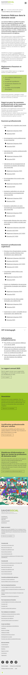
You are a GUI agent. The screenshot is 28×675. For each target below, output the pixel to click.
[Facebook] (2, 662)
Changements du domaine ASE (7, 616)
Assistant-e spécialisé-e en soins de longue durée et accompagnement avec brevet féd (14, 193)
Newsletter (3, 628)
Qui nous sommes (5, 642)
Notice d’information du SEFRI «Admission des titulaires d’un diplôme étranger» (15, 357)
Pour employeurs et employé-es (8, 611)
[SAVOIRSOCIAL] (7, 3)
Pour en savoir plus (7, 435)
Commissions (4, 653)
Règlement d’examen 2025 (16, 227)
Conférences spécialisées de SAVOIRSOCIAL (10, 626)
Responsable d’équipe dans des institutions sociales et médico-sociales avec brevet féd (15, 222)
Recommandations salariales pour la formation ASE (11, 563)
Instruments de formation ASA (7, 545)
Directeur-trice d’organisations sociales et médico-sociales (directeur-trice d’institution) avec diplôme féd (15, 253)
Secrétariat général (5, 646)
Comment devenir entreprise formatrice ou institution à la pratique (13, 590)
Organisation (4, 655)
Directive (11, 133)
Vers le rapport (6, 377)
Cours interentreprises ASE (6, 573)
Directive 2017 (12, 236)
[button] (26, 2)
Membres (3, 648)
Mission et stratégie (5, 630)
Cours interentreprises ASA (6, 554)
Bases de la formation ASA (6, 547)
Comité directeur (4, 644)
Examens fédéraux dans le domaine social (9, 581)
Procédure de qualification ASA (7, 549)
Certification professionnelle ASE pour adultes (10, 614)
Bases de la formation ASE (6, 567)
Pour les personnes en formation (8, 599)
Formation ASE (4, 561)
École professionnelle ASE (6, 571)
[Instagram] (7, 662)
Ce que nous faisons (5, 624)
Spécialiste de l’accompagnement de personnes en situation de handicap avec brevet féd (14, 165)
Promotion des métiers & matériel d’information (11, 639)
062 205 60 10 (4, 522)
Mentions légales (4, 666)
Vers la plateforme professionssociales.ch (12, 471)
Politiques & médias (5, 632)
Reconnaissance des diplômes (7, 618)
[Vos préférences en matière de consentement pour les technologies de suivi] (2, 672)
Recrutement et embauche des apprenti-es (10, 596)
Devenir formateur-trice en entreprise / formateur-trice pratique (12, 593)
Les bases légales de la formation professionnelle (11, 587)
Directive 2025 (12, 230)
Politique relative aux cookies (7, 668)
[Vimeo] (16, 662)
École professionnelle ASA (6, 551)
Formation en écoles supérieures (8, 579)
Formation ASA (4, 543)
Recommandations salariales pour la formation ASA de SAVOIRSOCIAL (12, 556)
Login (16, 668)
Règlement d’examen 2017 (16, 233)
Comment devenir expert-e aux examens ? (9, 620)
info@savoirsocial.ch (5, 521)
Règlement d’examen (14, 131)
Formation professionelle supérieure (8, 608)
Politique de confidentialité (15, 666)
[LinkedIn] (11, 662)
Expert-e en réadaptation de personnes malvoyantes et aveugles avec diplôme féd (15, 286)
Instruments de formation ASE (7, 565)
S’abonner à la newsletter (8, 408)
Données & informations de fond (8, 634)
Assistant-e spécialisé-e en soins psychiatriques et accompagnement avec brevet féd (14, 207)
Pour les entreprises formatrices (8, 585)
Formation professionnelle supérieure (9, 577)
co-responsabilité (17, 52)
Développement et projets (6, 636)
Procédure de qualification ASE (7, 569)
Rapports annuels (4, 651)
